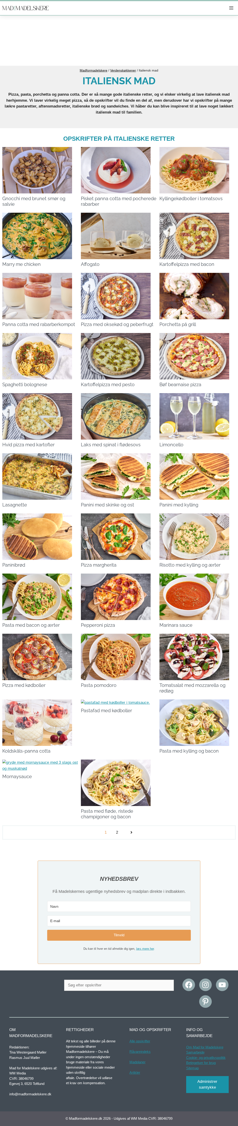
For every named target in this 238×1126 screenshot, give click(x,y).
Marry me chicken (21, 264)
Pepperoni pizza (98, 625)
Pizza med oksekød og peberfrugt (117, 324)
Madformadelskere (93, 70)
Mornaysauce (17, 776)
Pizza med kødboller (24, 685)
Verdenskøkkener (123, 70)
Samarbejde (195, 1052)
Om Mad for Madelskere (204, 1047)
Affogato (90, 264)
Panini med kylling (178, 505)
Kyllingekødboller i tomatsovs (191, 198)
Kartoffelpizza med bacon (186, 264)
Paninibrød (13, 565)
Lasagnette (14, 505)
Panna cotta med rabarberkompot (38, 324)
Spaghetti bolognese (24, 384)
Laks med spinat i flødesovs (111, 444)
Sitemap (192, 1068)
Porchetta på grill (177, 324)
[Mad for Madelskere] (25, 8)
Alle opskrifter (139, 1041)
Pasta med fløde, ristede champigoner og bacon (107, 813)
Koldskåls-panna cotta (26, 751)
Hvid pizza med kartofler (28, 444)
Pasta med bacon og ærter (31, 625)
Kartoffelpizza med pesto (108, 384)
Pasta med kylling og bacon (189, 751)
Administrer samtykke (207, 1084)
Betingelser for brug (201, 1063)
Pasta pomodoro (98, 685)
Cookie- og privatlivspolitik (206, 1058)
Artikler (134, 1072)
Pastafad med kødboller (106, 710)
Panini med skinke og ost (107, 505)
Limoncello (171, 444)
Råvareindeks (140, 1052)
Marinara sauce (175, 625)
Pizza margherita (98, 565)
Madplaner (137, 1062)
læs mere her (145, 948)
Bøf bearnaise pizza (180, 384)
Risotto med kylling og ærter (190, 565)
